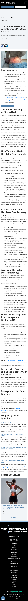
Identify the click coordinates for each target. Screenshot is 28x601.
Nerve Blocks (14, 556)
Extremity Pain (14, 549)
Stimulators (14, 561)
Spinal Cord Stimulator (9, 513)
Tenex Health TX (14, 563)
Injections (14, 554)
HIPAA (16, 594)
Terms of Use (21, 594)
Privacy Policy (5, 594)
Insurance (14, 568)
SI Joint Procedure (14, 560)
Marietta (14, 581)
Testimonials (14, 572)
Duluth (14, 586)
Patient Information (14, 570)
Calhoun (14, 582)
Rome (14, 584)
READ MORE (13, 517)
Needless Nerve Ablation (14, 558)
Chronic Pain (16, 513)
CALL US (21, 7)
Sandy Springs (14, 577)
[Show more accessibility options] (3, 598)
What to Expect (14, 514)
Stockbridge (14, 579)
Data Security (11, 594)
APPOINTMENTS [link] (8, 7)
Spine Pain (14, 547)
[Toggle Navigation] (25, 3)
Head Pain (14, 545)
